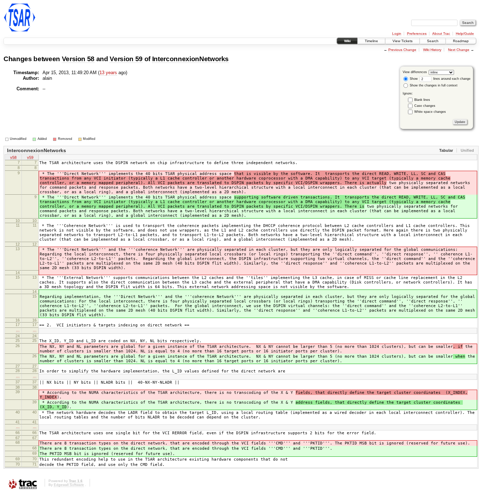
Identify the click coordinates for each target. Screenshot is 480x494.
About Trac (441, 33)
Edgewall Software (69, 485)
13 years (108, 72)
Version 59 (126, 59)
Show (413, 78)
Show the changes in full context (433, 85)
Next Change (458, 50)
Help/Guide (465, 33)
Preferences (417, 33)
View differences (415, 72)
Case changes (424, 106)
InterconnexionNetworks (190, 59)
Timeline (371, 41)
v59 (30, 157)
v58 (13, 157)
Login (396, 33)
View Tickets (403, 41)
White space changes (430, 111)
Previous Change (402, 50)
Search (433, 41)
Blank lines (422, 100)
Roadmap (461, 41)
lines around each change (451, 78)
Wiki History (432, 50)
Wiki (347, 41)
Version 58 (78, 59)
